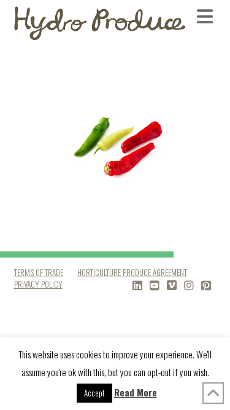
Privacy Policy (38, 284)
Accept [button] (94, 393)
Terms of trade (38, 272)
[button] (207, 16)
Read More (135, 392)
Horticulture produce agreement (132, 272)
